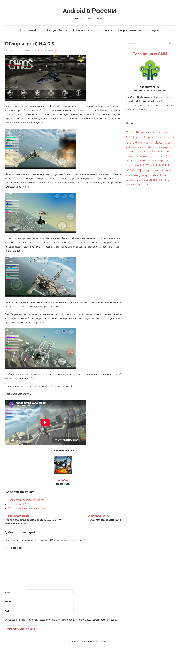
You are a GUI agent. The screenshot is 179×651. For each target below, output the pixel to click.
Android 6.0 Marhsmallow (162, 137)
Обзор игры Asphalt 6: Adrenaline (26, 499)
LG (165, 156)
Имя (7, 592)
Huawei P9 (139, 156)
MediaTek (130, 160)
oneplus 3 (158, 161)
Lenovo (158, 156)
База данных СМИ (150, 54)
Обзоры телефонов (85, 30)
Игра (166, 175)
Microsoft (145, 161)
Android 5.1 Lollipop (138, 137)
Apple (163, 147)
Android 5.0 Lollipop (149, 132)
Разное (108, 30)
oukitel (165, 161)
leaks (146, 156)
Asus (169, 147)
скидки (169, 180)
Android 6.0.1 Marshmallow (140, 147)
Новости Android (30, 30)
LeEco (151, 156)
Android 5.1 (163, 132)
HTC (169, 151)
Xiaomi (157, 175)
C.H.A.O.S (63, 479)
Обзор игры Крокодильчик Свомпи (27, 508)
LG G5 (170, 156)
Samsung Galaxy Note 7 (151, 171)
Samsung (133, 170)
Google (150, 151)
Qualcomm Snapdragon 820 (152, 164)
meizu (138, 160)
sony (137, 175)
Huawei (130, 156)
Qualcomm (131, 165)
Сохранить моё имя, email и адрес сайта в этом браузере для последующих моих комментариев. (63, 619)
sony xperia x (146, 176)
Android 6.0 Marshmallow (144, 142)
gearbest (140, 151)
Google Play (160, 151)
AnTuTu (157, 148)
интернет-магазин (140, 180)
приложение (158, 179)
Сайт (7, 611)
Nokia (152, 161)
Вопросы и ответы (129, 30)
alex (27, 50)
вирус (128, 180)
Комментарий (13, 547)
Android (133, 131)
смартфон (131, 184)
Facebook (130, 152)
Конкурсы (153, 30)
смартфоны (143, 184)
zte (162, 176)
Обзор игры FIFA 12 (18, 504)
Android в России (89, 11)
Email (8, 601)
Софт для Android (57, 30)
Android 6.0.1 (167, 143)
